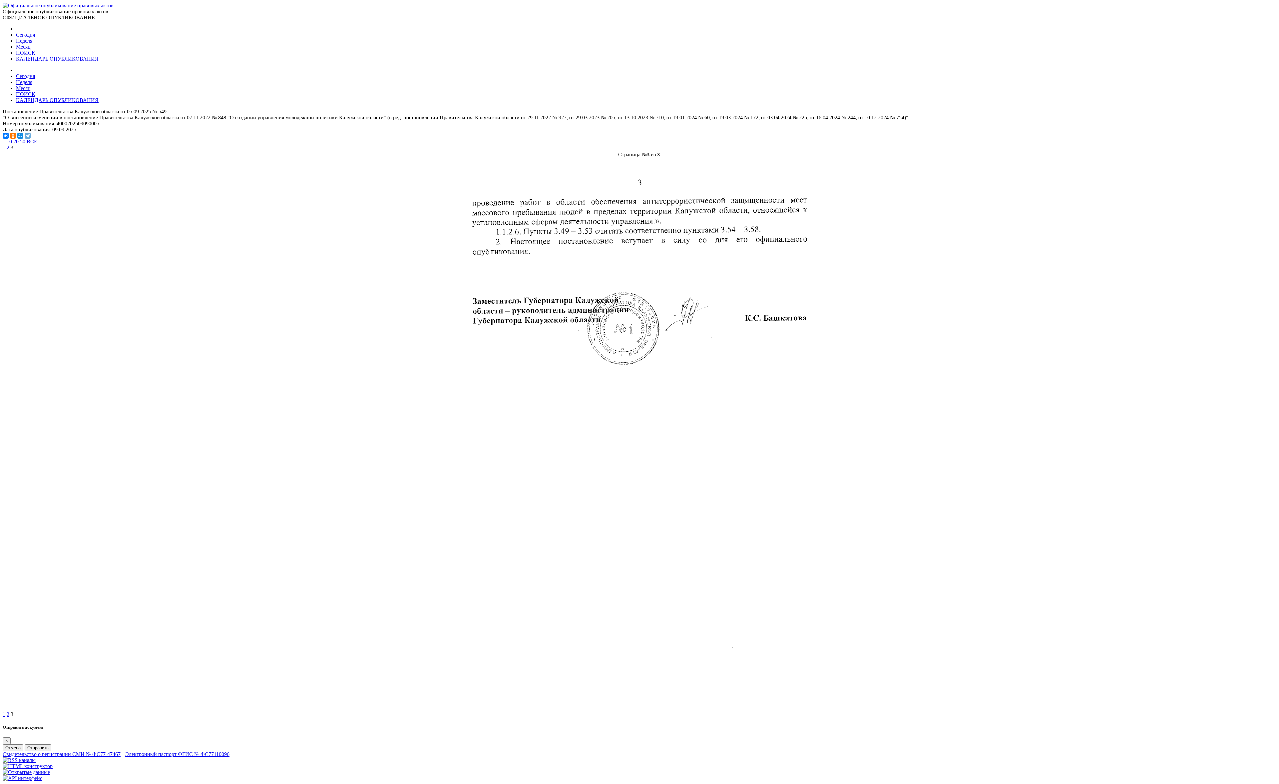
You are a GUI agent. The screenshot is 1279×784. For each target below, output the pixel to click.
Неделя (24, 41)
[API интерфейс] (22, 778)
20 (16, 141)
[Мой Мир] (20, 136)
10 (9, 141)
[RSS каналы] (19, 760)
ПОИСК (25, 53)
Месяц (23, 47)
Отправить (38, 747)
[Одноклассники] (13, 136)
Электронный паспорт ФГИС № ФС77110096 (177, 754)
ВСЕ (32, 141)
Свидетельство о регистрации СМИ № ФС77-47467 (62, 754)
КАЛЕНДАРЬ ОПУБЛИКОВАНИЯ (57, 59)
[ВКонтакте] (6, 136)
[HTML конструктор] (28, 766)
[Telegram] (28, 136)
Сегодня (25, 35)
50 (22, 141)
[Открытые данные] (26, 772)
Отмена (13, 747)
